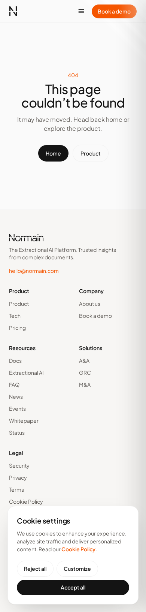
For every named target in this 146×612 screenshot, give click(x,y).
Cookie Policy (26, 501)
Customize (77, 568)
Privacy (18, 477)
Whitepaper (24, 420)
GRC (85, 372)
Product (90, 153)
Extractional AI (26, 372)
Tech (15, 315)
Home (53, 153)
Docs (15, 360)
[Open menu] (81, 11)
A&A (84, 360)
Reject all (35, 568)
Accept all (73, 587)
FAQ (14, 384)
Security (19, 465)
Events (17, 408)
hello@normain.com (34, 270)
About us (89, 303)
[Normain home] (13, 11)
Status (17, 432)
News (16, 396)
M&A (85, 384)
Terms (16, 489)
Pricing (17, 327)
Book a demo (114, 11)
